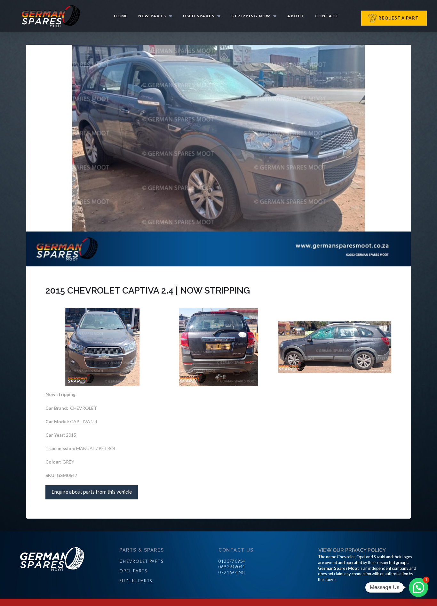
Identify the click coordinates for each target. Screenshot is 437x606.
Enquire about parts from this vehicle (92, 492)
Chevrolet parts (141, 561)
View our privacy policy (352, 550)
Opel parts (133, 570)
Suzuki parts (135, 580)
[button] (418, 587)
